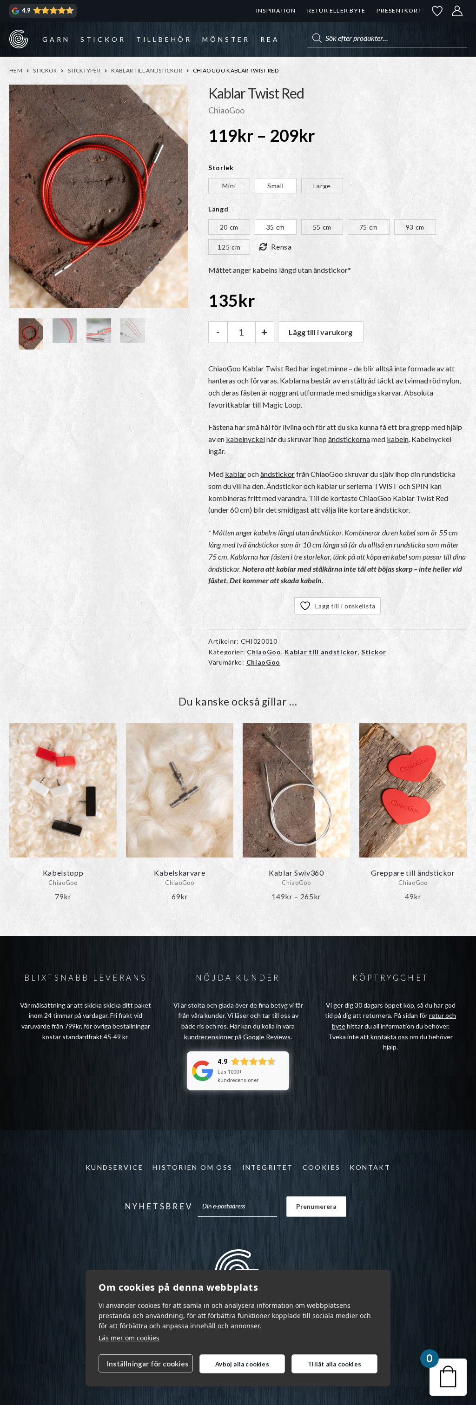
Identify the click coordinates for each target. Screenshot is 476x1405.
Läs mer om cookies (129, 1337)
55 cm (322, 227)
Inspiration (276, 10)
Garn (56, 39)
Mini (229, 186)
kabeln (398, 439)
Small (275, 186)
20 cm (229, 227)
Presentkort (399, 10)
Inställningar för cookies (147, 1363)
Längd (218, 209)
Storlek (221, 168)
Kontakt (370, 1167)
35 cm (275, 227)
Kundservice (114, 1167)
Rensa (281, 246)
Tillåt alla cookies (334, 1364)
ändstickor (277, 473)
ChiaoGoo (264, 652)
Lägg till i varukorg (320, 332)
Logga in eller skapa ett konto (457, 11)
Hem (15, 70)
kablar (235, 473)
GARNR (18, 39)
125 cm (229, 247)
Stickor (103, 39)
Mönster (226, 39)
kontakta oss (389, 1037)
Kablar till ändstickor (146, 70)
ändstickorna (349, 439)
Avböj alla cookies (242, 1364)
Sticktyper (84, 70)
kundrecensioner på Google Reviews (237, 1037)
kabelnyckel (245, 439)
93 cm (415, 227)
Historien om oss (192, 1167)
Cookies (322, 1167)
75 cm (368, 227)
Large (322, 186)
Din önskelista (437, 11)
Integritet (267, 1167)
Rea (269, 39)
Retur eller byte (336, 10)
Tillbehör (164, 39)
